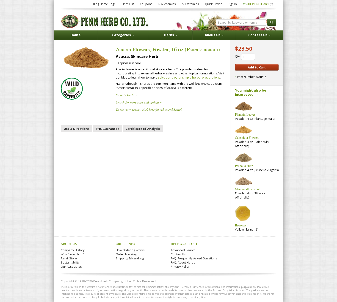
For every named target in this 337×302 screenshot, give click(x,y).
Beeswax (240, 225)
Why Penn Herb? (72, 254)
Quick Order (213, 4)
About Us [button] (213, 35)
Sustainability (70, 262)
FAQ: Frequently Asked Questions (194, 258)
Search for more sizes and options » (139, 102)
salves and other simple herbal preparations (189, 77)
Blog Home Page (104, 4)
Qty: (238, 56)
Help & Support (184, 244)
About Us (69, 244)
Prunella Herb (244, 165)
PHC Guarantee (107, 129)
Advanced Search (183, 250)
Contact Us (178, 254)
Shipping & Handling (130, 258)
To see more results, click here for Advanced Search (149, 109)
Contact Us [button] (258, 35)
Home (75, 35)
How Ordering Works (130, 250)
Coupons (146, 4)
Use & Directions (76, 129)
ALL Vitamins (190, 4)
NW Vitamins (167, 4)
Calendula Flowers (247, 137)
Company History (73, 250)
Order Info (125, 244)
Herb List (128, 4)
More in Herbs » (126, 95)
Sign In (232, 4)
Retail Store (69, 258)
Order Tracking (126, 254)
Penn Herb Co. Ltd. (105, 21)
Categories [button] (122, 35)
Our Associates (71, 266)
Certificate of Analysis (143, 129)
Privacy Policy (180, 266)
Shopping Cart (259, 4)
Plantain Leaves (245, 114)
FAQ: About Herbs (183, 262)
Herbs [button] (169, 35)
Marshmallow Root (247, 189)
